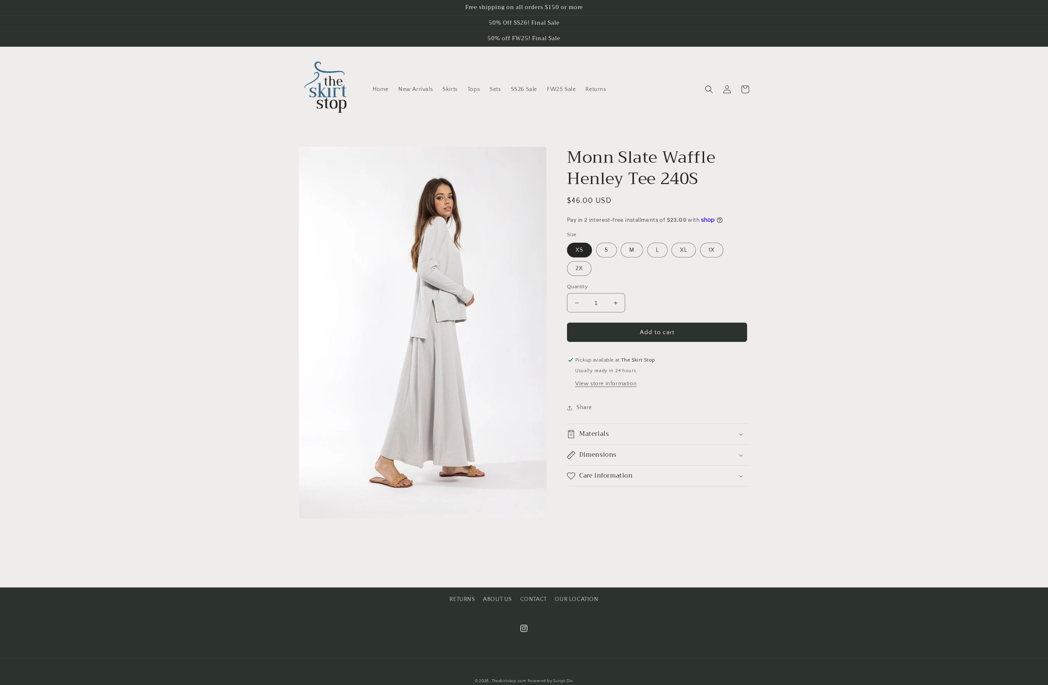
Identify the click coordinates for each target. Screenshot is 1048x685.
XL (683, 250)
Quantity (577, 286)
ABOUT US (497, 599)
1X (712, 250)
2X (579, 268)
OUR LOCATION (576, 599)
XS (579, 250)
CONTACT (533, 599)
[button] (709, 89)
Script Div (563, 681)
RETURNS (462, 599)
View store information (606, 383)
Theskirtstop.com (509, 681)
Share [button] (584, 407)
